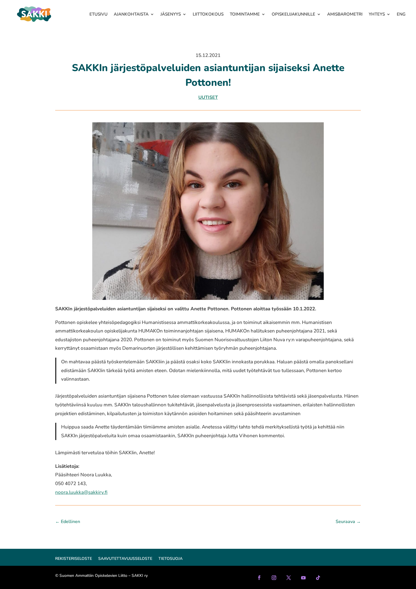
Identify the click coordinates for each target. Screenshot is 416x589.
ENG (401, 14)
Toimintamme (245, 14)
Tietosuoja (170, 559)
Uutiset (208, 97)
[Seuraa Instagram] (274, 577)
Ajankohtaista (131, 14)
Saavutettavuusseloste (125, 559)
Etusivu (98, 14)
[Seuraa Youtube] (303, 577)
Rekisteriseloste (73, 559)
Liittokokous (208, 14)
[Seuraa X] (288, 577)
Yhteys (377, 14)
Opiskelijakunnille (293, 14)
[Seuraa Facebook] (259, 577)
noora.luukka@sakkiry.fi (81, 492)
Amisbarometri (345, 14)
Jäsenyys (170, 14)
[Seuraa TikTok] (318, 577)
